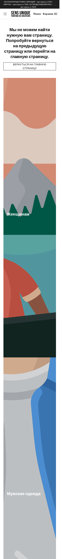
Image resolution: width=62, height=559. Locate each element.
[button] (5, 14)
